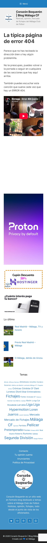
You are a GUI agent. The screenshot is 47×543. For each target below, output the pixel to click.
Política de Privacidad (23, 462)
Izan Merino (16, 401)
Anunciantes (23, 458)
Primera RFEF (35, 430)
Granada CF (31, 397)
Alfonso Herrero (14, 382)
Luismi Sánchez (24, 415)
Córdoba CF (28, 388)
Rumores (27, 433)
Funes (23, 397)
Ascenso (7, 385)
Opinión (15, 426)
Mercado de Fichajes (16, 419)
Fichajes (13, 396)
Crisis (10, 389)
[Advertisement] (23, 166)
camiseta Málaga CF (30, 385)
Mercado (35, 414)
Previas (26, 430)
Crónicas (17, 388)
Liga (29, 404)
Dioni (18, 391)
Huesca (38, 397)
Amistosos (24, 382)
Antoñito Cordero (36, 382)
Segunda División (18, 438)
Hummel (10, 401)
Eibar (24, 391)
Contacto (23, 451)
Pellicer (33, 425)
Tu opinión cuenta (23, 455)
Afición (6, 382)
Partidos (22, 425)
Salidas (35, 434)
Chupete (40, 385)
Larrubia (21, 405)
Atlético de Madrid (17, 385)
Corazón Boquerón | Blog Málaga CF (29, 13)
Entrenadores (33, 391)
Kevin (28, 400)
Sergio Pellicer (38, 438)
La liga (34, 401)
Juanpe (23, 401)
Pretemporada (13, 429)
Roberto (18, 433)
